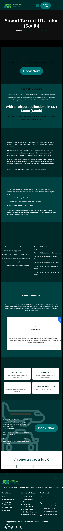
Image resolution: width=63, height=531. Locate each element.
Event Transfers (17, 372)
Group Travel (46, 372)
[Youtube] (5, 527)
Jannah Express (10, 304)
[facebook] (9, 527)
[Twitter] (12, 527)
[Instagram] (20, 527)
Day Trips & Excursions (46, 386)
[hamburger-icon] (37, 5)
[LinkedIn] (16, 527)
